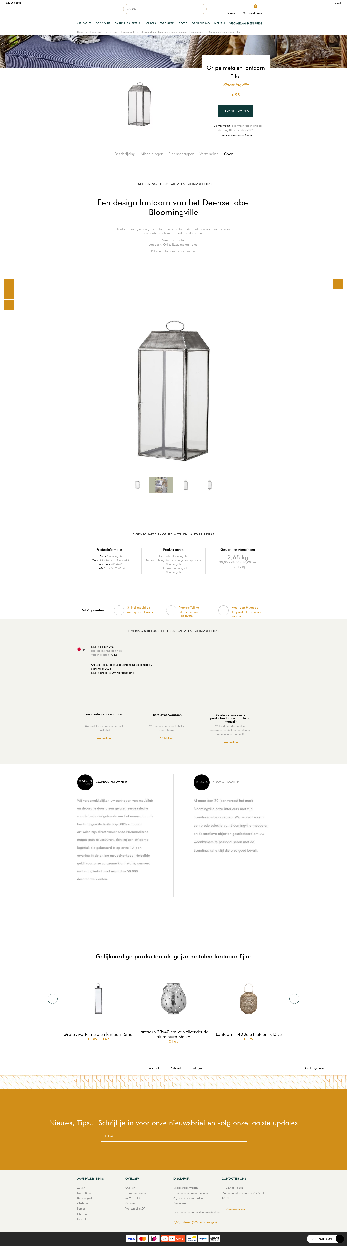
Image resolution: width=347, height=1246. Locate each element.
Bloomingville (97, 31)
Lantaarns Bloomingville (173, 568)
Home (80, 31)
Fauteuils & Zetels (127, 23)
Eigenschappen (181, 153)
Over (228, 153)
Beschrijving (125, 153)
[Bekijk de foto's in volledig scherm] (338, 284)
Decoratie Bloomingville (122, 31)
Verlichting (201, 23)
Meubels (150, 23)
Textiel (183, 23)
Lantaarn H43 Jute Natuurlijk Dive (249, 1034)
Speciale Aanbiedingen (245, 23)
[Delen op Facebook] (9, 294)
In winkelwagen (235, 111)
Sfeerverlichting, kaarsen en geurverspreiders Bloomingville (172, 31)
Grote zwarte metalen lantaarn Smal (98, 1034)
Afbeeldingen (151, 153)
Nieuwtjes (84, 23)
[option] (173, 389)
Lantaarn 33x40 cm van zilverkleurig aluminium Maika (173, 1034)
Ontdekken (104, 737)
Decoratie (103, 23)
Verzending (209, 153)
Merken (219, 23)
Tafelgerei (167, 23)
